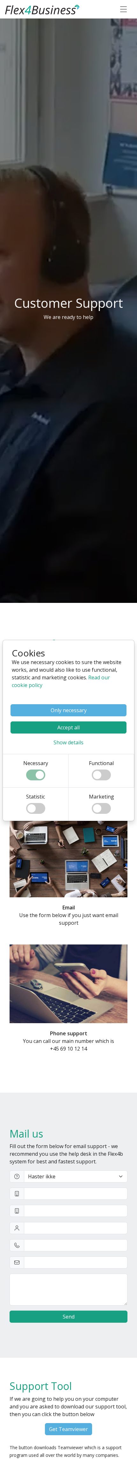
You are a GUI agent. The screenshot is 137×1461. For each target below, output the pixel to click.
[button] (68, 742)
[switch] (35, 775)
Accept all (68, 727)
